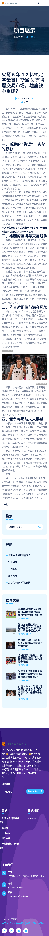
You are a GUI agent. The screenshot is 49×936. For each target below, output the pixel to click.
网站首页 (18, 37)
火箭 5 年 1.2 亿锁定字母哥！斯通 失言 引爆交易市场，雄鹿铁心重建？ (30, 691)
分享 (26, 102)
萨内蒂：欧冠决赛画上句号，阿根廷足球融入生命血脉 (30, 643)
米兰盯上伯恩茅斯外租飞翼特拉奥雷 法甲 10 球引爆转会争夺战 (30, 674)
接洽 (19, 582)
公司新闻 (12, 569)
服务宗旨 (12, 576)
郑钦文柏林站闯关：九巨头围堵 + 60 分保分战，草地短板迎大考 (30, 627)
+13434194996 (15, 887)
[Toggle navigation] (45, 3)
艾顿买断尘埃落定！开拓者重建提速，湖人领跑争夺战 (30, 658)
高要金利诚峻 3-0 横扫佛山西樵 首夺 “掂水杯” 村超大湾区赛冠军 (30, 612)
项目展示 (12, 562)
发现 (19, 555)
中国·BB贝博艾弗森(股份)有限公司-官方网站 (23, 923)
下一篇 (5, 504)
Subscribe (33, 791)
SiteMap (32, 818)
